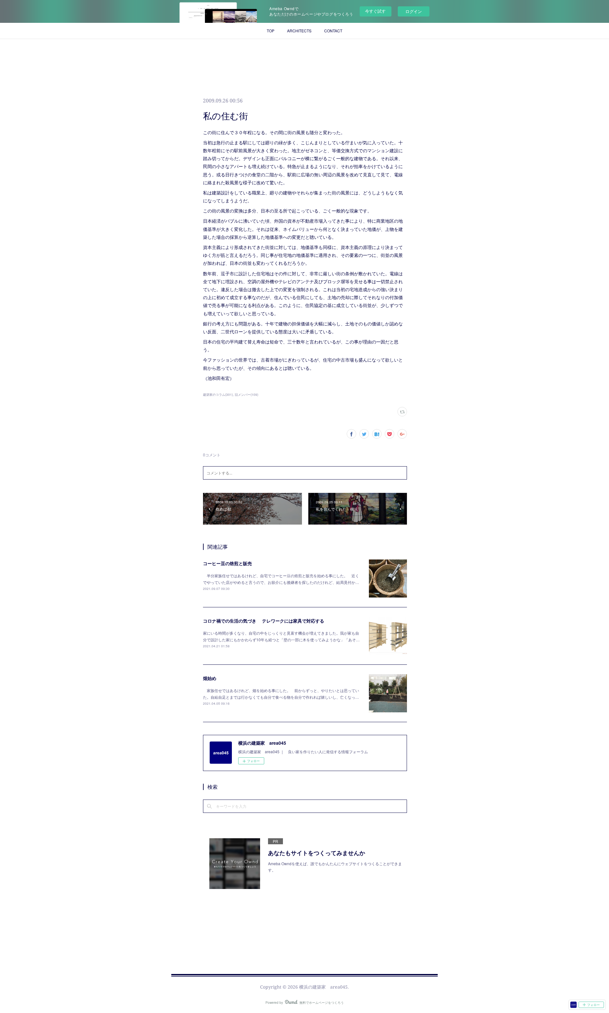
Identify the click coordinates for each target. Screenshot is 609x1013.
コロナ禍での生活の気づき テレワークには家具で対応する (263, 621)
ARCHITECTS (299, 30)
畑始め (209, 678)
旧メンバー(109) (246, 394)
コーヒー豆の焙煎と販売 (227, 563)
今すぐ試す (375, 11)
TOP (270, 30)
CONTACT (333, 30)
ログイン (413, 11)
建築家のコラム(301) (218, 394)
